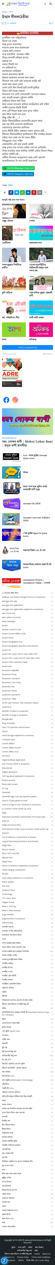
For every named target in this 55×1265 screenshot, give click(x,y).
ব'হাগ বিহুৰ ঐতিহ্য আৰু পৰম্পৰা (27, 1112)
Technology (27, 894)
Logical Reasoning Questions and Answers (27, 841)
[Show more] (45, 192)
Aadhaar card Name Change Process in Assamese (27, 597)
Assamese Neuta (27, 690)
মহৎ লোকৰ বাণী (27, 1153)
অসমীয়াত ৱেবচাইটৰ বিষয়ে (27, 983)
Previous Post (9, 354)
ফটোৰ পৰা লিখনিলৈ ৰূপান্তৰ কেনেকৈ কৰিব (27, 1108)
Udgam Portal (27, 902)
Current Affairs (27, 743)
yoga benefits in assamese (27, 918)
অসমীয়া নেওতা (27, 971)
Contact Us (9, 1257)
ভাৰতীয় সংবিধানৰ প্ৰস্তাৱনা (27, 1145)
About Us (46, 1253)
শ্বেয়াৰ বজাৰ (27, 1194)
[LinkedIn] (28, 192)
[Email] (39, 192)
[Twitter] (16, 192)
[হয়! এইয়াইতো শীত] (14, 307)
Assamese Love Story (27, 682)
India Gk (27, 821)
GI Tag (27, 788)
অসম (27, 939)
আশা (4, 339)
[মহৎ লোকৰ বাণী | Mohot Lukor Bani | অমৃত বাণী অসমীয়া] (27, 421)
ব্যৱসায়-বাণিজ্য (27, 1137)
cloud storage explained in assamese (27, 735)
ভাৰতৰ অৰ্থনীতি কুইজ (27, 1141)
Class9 (27, 731)
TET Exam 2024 (27, 898)
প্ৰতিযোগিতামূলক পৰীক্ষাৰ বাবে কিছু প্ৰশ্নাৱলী (27, 1096)
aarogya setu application (27, 605)
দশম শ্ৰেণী (21, 1247)
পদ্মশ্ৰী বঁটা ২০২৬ (27, 1088)
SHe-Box (27, 886)
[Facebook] (10, 192)
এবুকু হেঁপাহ (7, 220)
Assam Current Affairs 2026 (36, 519)
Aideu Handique (27, 621)
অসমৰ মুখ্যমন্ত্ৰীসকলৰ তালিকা (27, 959)
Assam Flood (27, 637)
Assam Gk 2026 (31, 503)
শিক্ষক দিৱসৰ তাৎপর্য (27, 1190)
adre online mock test (27, 617)
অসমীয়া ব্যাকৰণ (27, 979)
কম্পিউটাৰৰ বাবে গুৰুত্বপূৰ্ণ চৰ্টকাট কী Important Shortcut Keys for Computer (27, 1013)
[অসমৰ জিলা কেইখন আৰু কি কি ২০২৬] (11, 566)
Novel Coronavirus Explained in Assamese (27, 865)
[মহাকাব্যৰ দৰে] (41, 233)
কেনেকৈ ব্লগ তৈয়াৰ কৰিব (27, 1023)
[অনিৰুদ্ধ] (41, 329)
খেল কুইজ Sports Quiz (27, 1031)
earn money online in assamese (27, 764)
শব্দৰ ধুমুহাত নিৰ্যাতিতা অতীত (11, 266)
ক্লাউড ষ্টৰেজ (27, 1027)
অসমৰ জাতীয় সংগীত (27, 955)
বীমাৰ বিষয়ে (27, 1129)
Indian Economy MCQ (27, 825)
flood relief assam (27, 784)
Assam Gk (27, 650)
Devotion (27, 755)
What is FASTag (27, 906)
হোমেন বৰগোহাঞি (27, 1226)
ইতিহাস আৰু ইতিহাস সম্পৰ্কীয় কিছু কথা (27, 1004)
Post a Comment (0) (27, 347)
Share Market (27, 882)
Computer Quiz (27, 739)
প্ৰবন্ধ (27, 1100)
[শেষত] (41, 211)
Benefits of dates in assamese (27, 711)
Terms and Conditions (40, 1257)
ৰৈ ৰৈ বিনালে (27, 1181)
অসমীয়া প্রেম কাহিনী (27, 975)
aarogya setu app (27, 601)
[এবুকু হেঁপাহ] (14, 211)
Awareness (27, 707)
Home (4, 12)
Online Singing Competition (27, 869)
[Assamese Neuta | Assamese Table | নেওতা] (11, 581)
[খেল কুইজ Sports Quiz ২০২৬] (11, 535)
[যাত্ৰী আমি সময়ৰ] (41, 307)
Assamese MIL (27, 686)
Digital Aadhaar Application (27, 760)
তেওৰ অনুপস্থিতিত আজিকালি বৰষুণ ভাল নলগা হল (38, 267)
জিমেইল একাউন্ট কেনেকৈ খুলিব (27, 1063)
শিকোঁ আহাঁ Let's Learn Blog (37, 1260)
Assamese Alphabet (27, 670)
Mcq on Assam (27, 849)
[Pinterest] (33, 192)
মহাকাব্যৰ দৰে (35, 242)
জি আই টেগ (27, 1059)
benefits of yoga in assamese (27, 715)
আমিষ (27, 992)
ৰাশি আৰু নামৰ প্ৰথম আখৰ (27, 1173)
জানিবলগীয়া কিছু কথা (27, 1055)
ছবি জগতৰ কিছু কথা (27, 1051)
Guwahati (27, 792)
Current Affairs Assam (27, 747)
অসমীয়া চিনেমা (27, 967)
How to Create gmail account (27, 800)
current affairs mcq (27, 751)
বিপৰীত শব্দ (27, 1120)
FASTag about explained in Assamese (27, 776)
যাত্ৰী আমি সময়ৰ (36, 317)
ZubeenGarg (27, 922)
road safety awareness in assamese (27, 878)
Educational (27, 768)
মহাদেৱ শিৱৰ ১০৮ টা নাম (34, 550)
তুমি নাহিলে (7, 292)
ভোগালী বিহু (27, 1149)
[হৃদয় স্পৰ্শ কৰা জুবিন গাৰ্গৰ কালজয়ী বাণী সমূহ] (11, 488)
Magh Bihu (27, 845)
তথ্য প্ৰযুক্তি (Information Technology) (27, 1080)
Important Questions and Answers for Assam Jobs (27, 817)
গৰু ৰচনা (27, 1035)
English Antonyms (27, 772)
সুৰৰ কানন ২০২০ (27, 1218)
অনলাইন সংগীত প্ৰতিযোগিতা (27, 931)
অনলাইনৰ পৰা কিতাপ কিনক (27, 935)
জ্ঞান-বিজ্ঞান (27, 1071)
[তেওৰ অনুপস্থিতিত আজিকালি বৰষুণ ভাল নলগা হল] (41, 255)
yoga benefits (27, 914)
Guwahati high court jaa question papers (27, 796)
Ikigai (27, 812)
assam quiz (27, 666)
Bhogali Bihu (27, 719)
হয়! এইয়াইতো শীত (10, 317)
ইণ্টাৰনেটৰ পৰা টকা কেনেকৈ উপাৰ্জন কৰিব (27, 1000)
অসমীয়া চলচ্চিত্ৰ (27, 963)
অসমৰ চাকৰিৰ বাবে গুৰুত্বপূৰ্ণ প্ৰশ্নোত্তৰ (27, 951)
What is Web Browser (27, 910)
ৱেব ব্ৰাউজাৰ (27, 1185)
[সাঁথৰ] (11, 472)
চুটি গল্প (27, 1047)
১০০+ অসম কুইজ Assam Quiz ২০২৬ (35, 457)
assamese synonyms (27, 694)
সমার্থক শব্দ (27, 1202)
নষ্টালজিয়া (27, 1084)
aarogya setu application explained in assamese (27, 609)
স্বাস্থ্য (27, 1222)
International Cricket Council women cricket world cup (27, 829)
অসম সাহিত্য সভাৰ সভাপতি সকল (27, 947)
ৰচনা (27, 1169)
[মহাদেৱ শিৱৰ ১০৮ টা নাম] (11, 550)
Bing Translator (27, 723)
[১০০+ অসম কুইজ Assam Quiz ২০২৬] (11, 457)
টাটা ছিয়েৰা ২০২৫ (27, 1076)
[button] (3, 3)
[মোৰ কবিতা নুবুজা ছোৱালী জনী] (41, 283)
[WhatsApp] (22, 192)
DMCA (21, 1260)
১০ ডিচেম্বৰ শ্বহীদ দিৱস (27, 593)
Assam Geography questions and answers (27, 646)
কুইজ (27, 1019)
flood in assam (27, 780)
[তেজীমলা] (14, 233)
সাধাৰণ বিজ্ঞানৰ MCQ (27, 1210)
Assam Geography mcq (27, 641)
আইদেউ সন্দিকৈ (27, 988)
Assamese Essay (27, 674)
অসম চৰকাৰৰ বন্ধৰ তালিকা (27, 943)
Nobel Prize (27, 861)
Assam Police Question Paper (27, 662)
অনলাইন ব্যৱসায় (27, 926)
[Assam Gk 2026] (11, 504)
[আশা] (14, 329)
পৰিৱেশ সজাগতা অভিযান (27, 1092)
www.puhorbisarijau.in (34, 1240)
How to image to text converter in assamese (27, 804)
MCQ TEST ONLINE (27, 853)
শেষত (32, 220)
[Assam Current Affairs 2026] (11, 519)
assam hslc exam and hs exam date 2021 (27, 654)
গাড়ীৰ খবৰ (27, 1039)
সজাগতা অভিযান (27, 1198)
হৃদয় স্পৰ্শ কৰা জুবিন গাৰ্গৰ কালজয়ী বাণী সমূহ (35, 488)
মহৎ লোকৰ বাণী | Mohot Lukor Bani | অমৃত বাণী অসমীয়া (27, 443)
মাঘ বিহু (27, 1157)
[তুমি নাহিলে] (14, 283)
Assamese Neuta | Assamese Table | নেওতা (36, 581)
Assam (27, 625)
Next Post (47, 354)
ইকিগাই (27, 996)
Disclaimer (10, 1260)
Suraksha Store (27, 890)
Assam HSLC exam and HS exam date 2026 (27, 658)
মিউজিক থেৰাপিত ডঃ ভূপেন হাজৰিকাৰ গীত (27, 1161)
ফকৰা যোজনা (27, 1104)
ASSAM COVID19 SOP (27, 629)
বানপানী (27, 1116)
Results (27, 873)
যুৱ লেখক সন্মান (27, 1165)
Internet (27, 833)
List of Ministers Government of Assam (27, 837)
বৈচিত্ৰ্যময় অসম (27, 1133)
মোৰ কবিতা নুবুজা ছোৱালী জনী (40, 294)
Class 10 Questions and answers (27, 727)
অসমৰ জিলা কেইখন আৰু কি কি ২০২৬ (37, 566)
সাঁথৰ (25, 472)
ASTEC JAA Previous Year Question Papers (27, 702)
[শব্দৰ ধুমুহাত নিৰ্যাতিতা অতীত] (14, 255)
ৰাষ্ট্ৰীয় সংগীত (27, 1177)
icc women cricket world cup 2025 (27, 808)
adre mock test (27, 613)
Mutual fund (27, 857)
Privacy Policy (23, 1257)
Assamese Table (27, 698)
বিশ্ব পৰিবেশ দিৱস (27, 1124)
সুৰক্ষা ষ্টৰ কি (27, 1214)
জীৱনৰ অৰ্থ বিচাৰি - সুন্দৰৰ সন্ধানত (27, 1067)
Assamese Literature (27, 678)
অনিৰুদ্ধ (32, 339)
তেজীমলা (6, 242)
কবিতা (11, 12)
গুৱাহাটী (27, 1043)
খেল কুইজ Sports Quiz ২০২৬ (35, 535)
